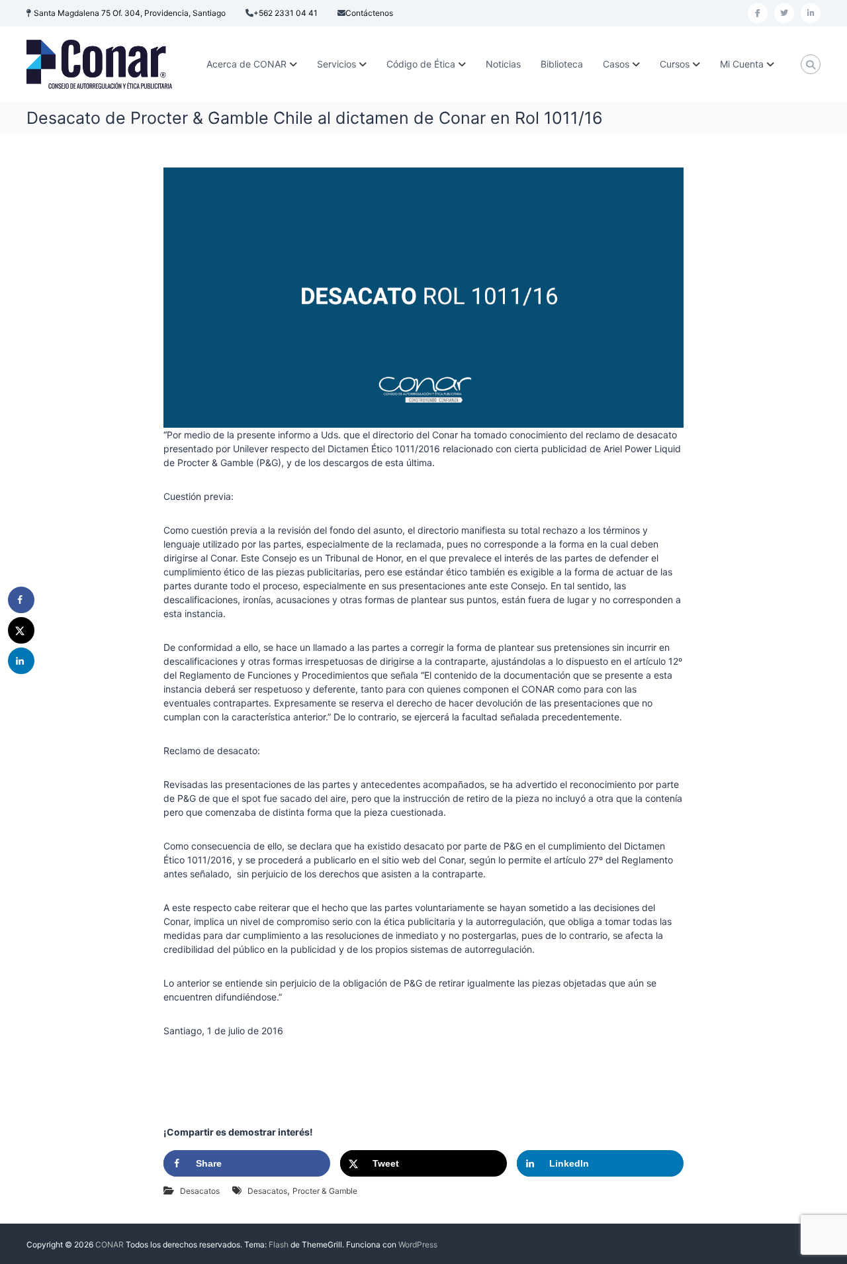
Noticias (503, 64)
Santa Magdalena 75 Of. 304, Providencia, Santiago (130, 13)
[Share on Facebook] (21, 600)
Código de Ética (420, 64)
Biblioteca (562, 64)
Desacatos (200, 1191)
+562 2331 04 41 (285, 13)
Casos (616, 64)
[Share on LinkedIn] (21, 661)
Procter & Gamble (324, 1191)
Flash (279, 1244)
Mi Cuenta (742, 64)
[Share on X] (21, 630)
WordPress (417, 1244)
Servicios (336, 64)
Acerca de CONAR (246, 64)
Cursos (675, 64)
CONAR (109, 1244)
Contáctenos (369, 13)
